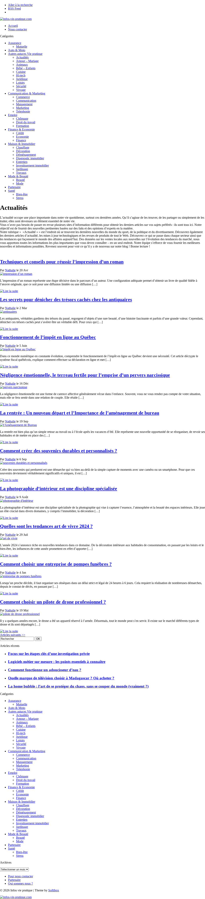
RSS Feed (14, 8)
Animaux (22, 64)
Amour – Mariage (27, 61)
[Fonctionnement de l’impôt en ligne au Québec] (18, 349)
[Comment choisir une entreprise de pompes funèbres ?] (20, 576)
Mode (19, 183)
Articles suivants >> (12, 635)
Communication (26, 100)
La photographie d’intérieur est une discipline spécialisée (58, 488)
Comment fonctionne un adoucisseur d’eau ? (44, 670)
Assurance (14, 43)
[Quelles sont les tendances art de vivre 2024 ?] (8, 538)
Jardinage (22, 169)
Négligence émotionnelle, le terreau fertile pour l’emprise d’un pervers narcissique (85, 375)
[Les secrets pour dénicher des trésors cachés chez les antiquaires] (8, 311)
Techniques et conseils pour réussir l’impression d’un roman (62, 261)
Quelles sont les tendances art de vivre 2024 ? (46, 526)
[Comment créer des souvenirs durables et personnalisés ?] (23, 463)
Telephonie (23, 111)
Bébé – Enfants (25, 68)
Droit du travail (25, 122)
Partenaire (14, 187)
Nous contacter (17, 29)
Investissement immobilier (32, 165)
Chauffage (22, 147)
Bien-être (22, 194)
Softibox (53, 890)
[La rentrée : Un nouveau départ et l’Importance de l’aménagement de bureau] (18, 425)
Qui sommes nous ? (20, 883)
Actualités (22, 57)
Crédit (20, 133)
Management (24, 104)
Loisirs (20, 82)
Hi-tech (20, 75)
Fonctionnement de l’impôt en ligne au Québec (48, 337)
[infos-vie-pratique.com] (16, 19)
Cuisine (21, 71)
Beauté (20, 180)
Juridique (22, 79)
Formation (22, 126)
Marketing (22, 108)
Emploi (12, 115)
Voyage (21, 90)
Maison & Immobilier (21, 144)
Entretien (21, 162)
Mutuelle (21, 46)
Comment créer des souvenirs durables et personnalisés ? (58, 450)
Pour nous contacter (20, 876)
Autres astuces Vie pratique (25, 53)
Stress (19, 198)
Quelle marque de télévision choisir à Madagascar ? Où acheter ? (61, 678)
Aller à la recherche (20, 5)
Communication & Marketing (26, 93)
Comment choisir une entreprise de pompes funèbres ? (56, 564)
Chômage (22, 118)
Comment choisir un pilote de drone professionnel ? (53, 601)
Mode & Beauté (18, 176)
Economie (22, 136)
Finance (21, 140)
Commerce (23, 97)
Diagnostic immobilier (30, 158)
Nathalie (10, 270)
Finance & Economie (21, 129)
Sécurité (21, 86)
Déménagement (26, 154)
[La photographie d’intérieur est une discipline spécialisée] (16, 500)
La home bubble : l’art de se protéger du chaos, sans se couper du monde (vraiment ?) (78, 686)
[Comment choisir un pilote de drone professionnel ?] (20, 614)
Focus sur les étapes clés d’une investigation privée (49, 654)
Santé (11, 190)
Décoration (23, 151)
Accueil (13, 25)
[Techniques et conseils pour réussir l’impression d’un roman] (16, 274)
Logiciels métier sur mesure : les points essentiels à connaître (56, 662)
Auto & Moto (16, 50)
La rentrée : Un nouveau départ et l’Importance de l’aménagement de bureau (79, 412)
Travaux (21, 172)
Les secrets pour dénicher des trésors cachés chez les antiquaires (66, 299)
